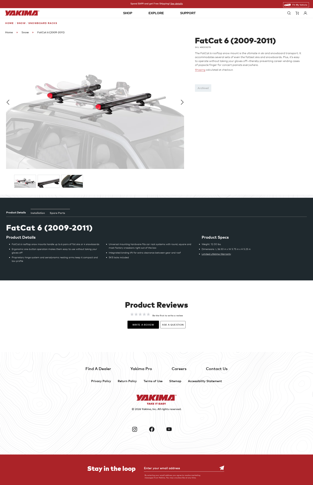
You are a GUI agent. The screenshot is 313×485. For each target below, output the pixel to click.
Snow (21, 23)
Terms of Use (153, 381)
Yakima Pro (141, 368)
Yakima (146, 409)
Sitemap (175, 381)
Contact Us (217, 368)
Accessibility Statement (205, 381)
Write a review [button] (143, 324)
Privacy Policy (101, 381)
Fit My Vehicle (299, 4)
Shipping (200, 69)
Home (9, 23)
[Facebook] (156, 429)
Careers (179, 368)
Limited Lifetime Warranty (216, 254)
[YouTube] (173, 429)
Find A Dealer (98, 368)
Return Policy (127, 381)
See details (176, 3)
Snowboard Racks (42, 23)
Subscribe (220, 468)
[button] (289, 13)
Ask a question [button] (173, 324)
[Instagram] (139, 429)
